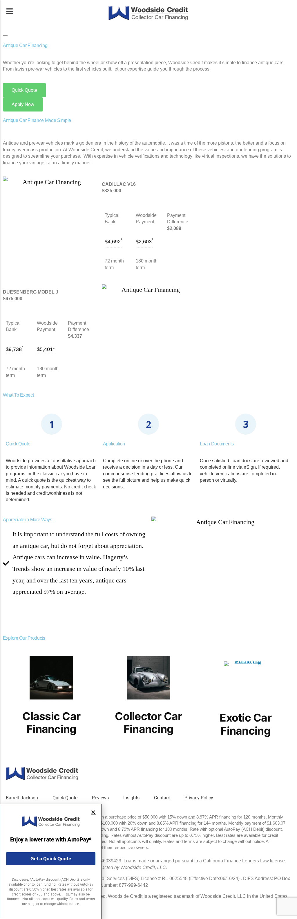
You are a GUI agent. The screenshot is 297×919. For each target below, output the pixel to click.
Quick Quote (64, 798)
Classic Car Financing (51, 723)
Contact (162, 798)
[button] (93, 812)
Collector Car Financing (148, 723)
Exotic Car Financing (245, 724)
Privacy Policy (198, 798)
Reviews (100, 798)
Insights (131, 798)
